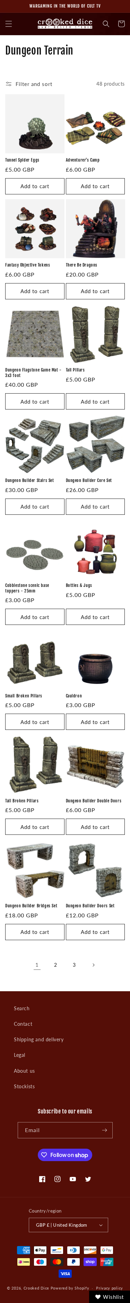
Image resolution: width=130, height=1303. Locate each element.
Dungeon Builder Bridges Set (31, 905)
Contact (23, 1024)
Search (22, 1008)
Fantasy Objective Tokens (27, 265)
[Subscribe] (104, 1130)
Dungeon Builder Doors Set (90, 905)
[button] (8, 23)
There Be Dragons (82, 265)
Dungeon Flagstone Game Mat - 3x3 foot (33, 372)
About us (24, 1071)
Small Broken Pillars (23, 695)
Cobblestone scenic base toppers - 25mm (27, 588)
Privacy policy (109, 1288)
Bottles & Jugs (79, 585)
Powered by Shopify (70, 1288)
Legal (19, 1055)
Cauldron (74, 695)
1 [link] (37, 965)
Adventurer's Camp (83, 160)
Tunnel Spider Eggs (22, 160)
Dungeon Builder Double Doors (94, 800)
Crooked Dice (36, 1288)
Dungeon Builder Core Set (89, 480)
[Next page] (93, 965)
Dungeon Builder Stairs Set (29, 480)
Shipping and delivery (39, 1039)
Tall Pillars (75, 370)
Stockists (24, 1086)
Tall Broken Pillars (21, 800)
